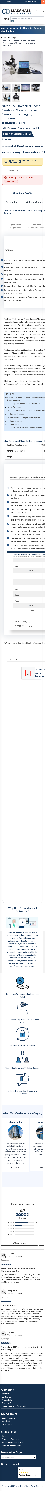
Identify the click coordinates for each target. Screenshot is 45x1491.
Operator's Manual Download (40, 673)
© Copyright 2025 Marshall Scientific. (15, 1486)
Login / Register (8, 1418)
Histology (12, 37)
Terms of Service (9, 1403)
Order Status (7, 1424)
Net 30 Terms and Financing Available (18, 128)
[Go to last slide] (7, 1149)
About (10, 2)
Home (3, 37)
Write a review (19, 1243)
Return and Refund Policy (12, 1442)
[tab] (12, 202)
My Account (30, 2)
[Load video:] (22, 922)
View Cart (6, 1421)
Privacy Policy (7, 1400)
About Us (6, 1394)
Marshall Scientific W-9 (11, 1445)
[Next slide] (38, 1149)
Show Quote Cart (22, 193)
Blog (4, 1436)
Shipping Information (10, 1439)
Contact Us (6, 1397)
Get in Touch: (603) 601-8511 (14, 1406)
